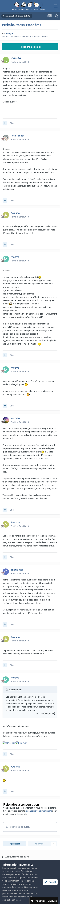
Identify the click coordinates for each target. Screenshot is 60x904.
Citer (12, 123)
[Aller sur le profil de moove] (6, 259)
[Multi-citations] (5, 123)
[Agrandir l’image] (39, 277)
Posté (20, 62)
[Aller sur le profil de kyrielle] (6, 420)
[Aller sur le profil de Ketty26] (6, 60)
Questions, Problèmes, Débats (34, 36)
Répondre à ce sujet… (19, 827)
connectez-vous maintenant (39, 811)
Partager (16, 844)
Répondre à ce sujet (30, 47)
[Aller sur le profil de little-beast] (6, 137)
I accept (51, 882)
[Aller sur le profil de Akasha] (6, 215)
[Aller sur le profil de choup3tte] (6, 571)
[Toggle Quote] (7, 689)
